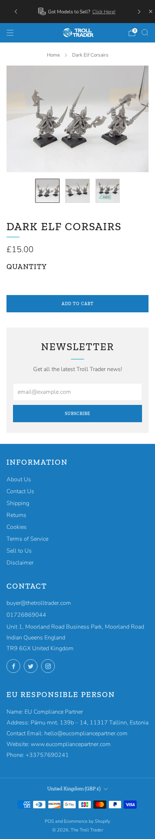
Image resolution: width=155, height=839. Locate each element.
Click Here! (103, 11)
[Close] (150, 11)
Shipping (17, 503)
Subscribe (77, 413)
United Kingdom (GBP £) (74, 788)
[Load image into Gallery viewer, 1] (47, 191)
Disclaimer (20, 563)
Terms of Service (27, 539)
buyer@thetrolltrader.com (38, 603)
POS (49, 821)
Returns (16, 515)
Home (53, 55)
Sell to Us (19, 551)
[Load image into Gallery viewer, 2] (77, 191)
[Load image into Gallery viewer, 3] (108, 191)
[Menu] (10, 32)
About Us (18, 479)
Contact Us (20, 491)
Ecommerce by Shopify (87, 821)
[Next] (139, 11)
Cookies (16, 527)
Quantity (26, 266)
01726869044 (26, 615)
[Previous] (16, 11)
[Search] (145, 32)
